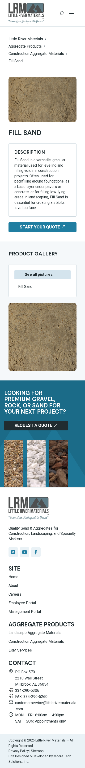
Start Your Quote (40, 226)
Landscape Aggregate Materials (34, 632)
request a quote (33, 425)
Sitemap (37, 751)
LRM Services (20, 650)
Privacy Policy (18, 751)
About (13, 585)
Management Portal (24, 611)
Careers (14, 594)
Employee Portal (22, 603)
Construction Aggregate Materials (36, 641)
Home (13, 577)
